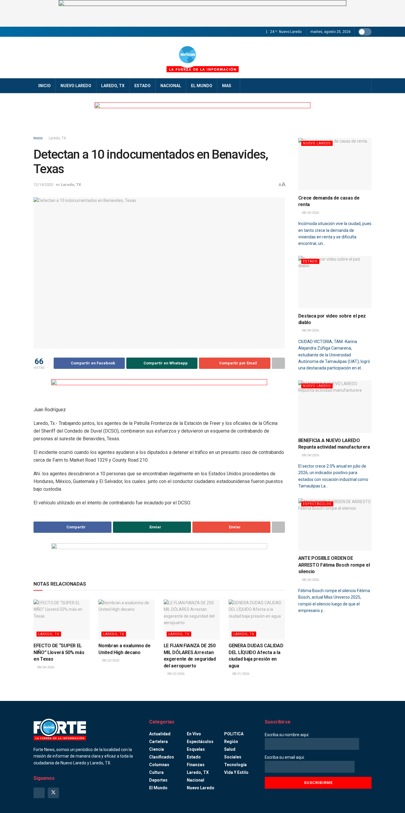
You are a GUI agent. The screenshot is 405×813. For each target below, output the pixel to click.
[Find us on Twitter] (53, 793)
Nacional (170, 85)
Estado (142, 85)
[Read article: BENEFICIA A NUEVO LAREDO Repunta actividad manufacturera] (335, 406)
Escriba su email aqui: (285, 757)
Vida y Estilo (236, 772)
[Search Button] (365, 85)
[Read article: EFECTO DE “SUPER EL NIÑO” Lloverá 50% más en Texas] (62, 620)
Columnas (159, 764)
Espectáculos (317, 504)
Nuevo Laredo (75, 85)
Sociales (232, 757)
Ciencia (156, 749)
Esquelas (196, 749)
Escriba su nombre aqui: (287, 734)
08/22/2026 (110, 660)
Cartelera (158, 741)
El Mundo (201, 85)
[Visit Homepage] (202, 57)
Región (231, 741)
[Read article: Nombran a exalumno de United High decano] (126, 620)
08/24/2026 (45, 667)
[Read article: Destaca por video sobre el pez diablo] (335, 282)
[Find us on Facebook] (39, 793)
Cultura (156, 772)
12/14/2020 (43, 184)
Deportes (158, 780)
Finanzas (196, 764)
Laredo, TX (113, 85)
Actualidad (159, 733)
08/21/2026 (240, 674)
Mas (226, 85)
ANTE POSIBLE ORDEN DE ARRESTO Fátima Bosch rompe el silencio (334, 564)
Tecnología (235, 764)
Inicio (44, 85)
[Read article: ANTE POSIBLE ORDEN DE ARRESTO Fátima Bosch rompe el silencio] (335, 524)
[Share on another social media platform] (278, 363)
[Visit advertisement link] (202, 13)
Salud (229, 749)
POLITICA (233, 733)
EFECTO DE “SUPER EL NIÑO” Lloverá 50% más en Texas (59, 652)
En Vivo (194, 733)
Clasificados (161, 757)
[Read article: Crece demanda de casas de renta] (335, 164)
